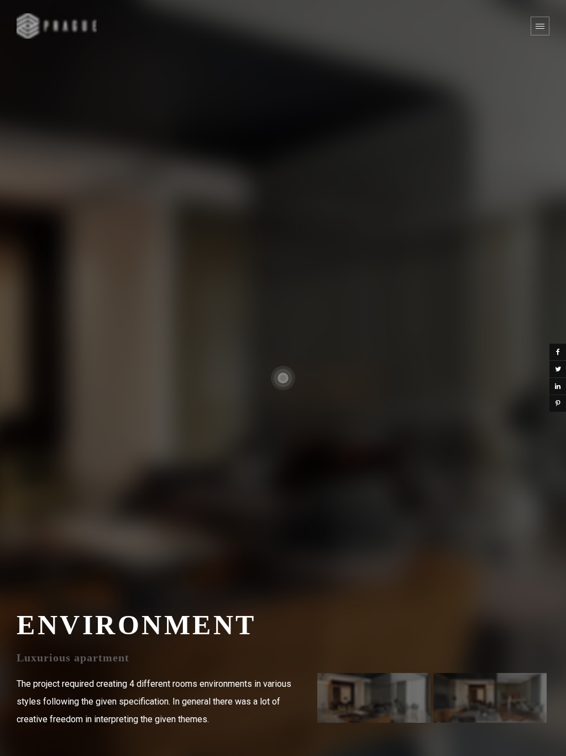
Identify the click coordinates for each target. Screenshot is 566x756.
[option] (374, 698)
